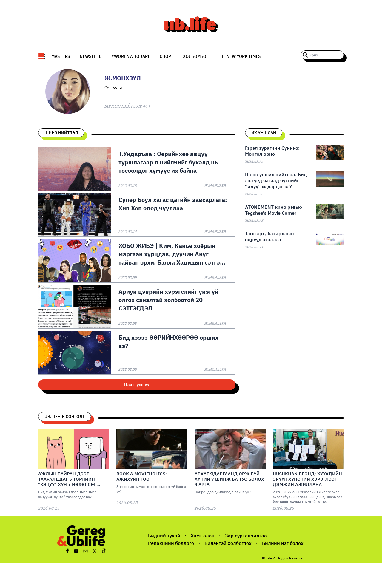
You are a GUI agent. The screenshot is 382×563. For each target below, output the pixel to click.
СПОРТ (166, 56)
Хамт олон (203, 536)
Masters (60, 56)
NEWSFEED (91, 56)
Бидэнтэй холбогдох (228, 543)
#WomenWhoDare (130, 56)
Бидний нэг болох (283, 543)
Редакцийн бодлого (171, 543)
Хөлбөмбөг (195, 56)
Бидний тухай (164, 536)
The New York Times (239, 56)
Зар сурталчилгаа (246, 536)
